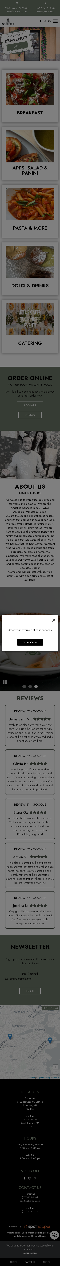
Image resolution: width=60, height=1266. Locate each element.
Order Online (30, 642)
